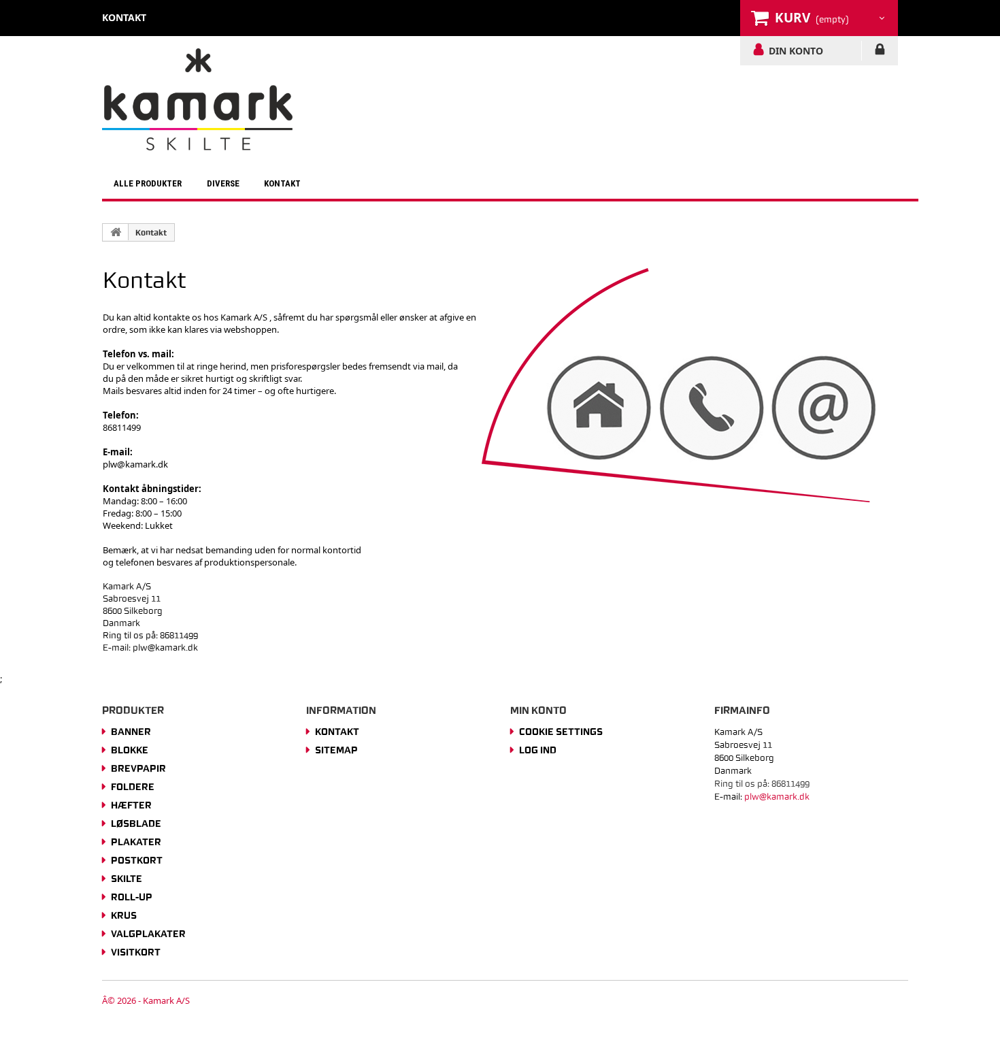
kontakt (124, 17)
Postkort (137, 860)
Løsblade (136, 823)
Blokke (129, 750)
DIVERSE (223, 183)
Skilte (126, 878)
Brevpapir (138, 768)
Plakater (136, 841)
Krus (124, 915)
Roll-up (131, 897)
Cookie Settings (561, 731)
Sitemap (336, 750)
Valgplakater (148, 933)
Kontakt (151, 233)
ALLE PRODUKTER (148, 183)
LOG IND (880, 52)
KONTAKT (282, 183)
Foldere (132, 786)
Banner (131, 731)
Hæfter (131, 805)
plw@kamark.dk (135, 464)
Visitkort (136, 952)
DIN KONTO (796, 50)
